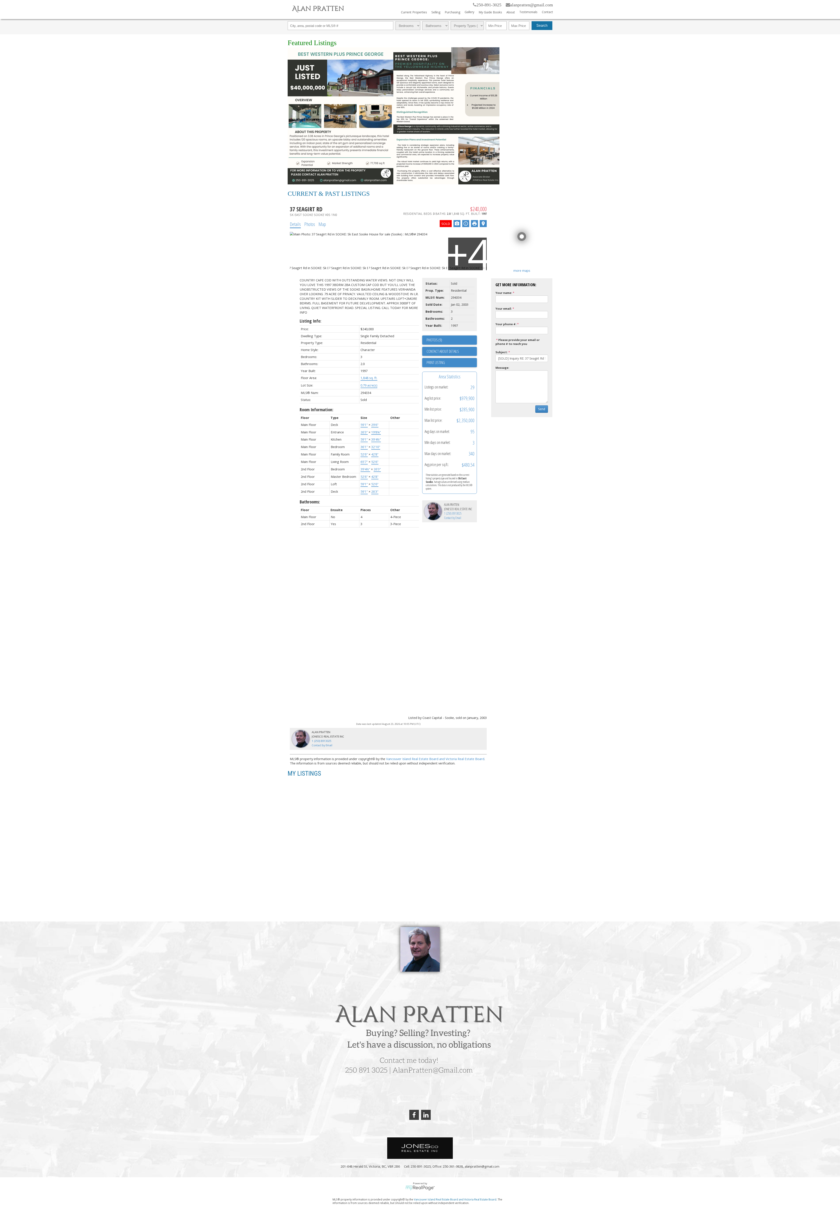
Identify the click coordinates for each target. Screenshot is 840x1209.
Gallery (469, 12)
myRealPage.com (420, 1188)
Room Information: (316, 410)
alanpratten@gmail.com (531, 4)
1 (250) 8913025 (453, 513)
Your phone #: (505, 324)
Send (541, 409)
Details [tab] (295, 224)
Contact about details (443, 351)
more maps (521, 270)
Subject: (501, 352)
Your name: (503, 293)
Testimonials (528, 12)
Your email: (503, 309)
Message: (502, 368)
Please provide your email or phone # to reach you (517, 342)
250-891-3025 (488, 4)
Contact (547, 12)
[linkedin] (426, 1115)
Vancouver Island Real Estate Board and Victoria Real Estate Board (435, 759)
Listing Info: (310, 321)
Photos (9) (434, 339)
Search (542, 25)
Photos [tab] (309, 224)
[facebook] (414, 1115)
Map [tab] (322, 224)
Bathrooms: (310, 502)
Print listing (436, 362)
